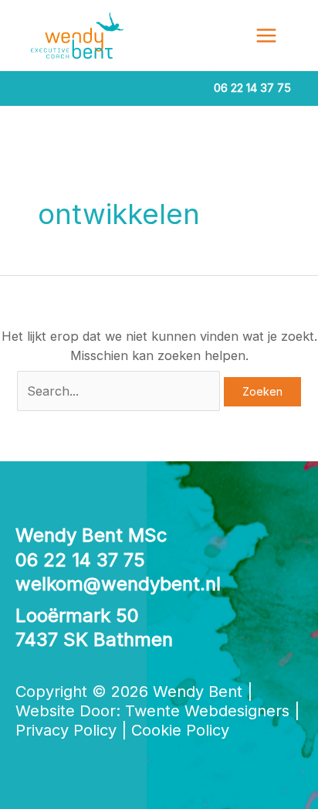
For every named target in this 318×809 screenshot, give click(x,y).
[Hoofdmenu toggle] (266, 36)
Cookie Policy (180, 730)
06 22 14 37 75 (80, 560)
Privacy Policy (66, 730)
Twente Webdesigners (207, 711)
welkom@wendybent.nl (118, 584)
